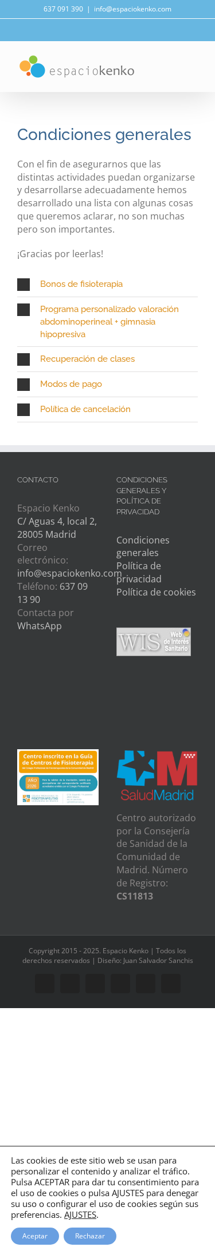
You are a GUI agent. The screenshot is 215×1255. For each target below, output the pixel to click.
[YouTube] (89, 669)
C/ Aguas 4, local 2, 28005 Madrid (57, 528)
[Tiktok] (23, 695)
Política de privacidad (139, 572)
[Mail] (23, 669)
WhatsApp (39, 625)
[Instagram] (67, 669)
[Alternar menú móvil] (193, 68)
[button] (107, 284)
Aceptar (35, 1236)
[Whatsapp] (45, 669)
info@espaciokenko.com (132, 9)
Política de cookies (156, 592)
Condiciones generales (143, 546)
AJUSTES (80, 1214)
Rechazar (90, 1236)
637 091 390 (63, 9)
